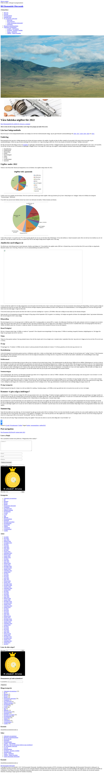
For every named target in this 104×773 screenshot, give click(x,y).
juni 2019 (6, 610)
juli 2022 (6, 559)
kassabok (25, 144)
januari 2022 (7, 564)
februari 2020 (7, 598)
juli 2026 (6, 537)
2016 (75, 133)
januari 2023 (7, 556)
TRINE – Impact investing (14, 33)
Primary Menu (4, 10)
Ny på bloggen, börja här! (10, 18)
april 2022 (6, 560)
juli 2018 (6, 626)
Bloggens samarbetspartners (11, 26)
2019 (84, 133)
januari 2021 (7, 582)
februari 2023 (7, 554)
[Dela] (52, 424)
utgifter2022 (42, 425)
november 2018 (8, 620)
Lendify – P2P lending (13, 29)
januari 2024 (7, 551)
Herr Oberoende (5, 124)
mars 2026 (6, 540)
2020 (88, 133)
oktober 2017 (7, 639)
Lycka (5, 514)
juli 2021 (6, 573)
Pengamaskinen (8, 15)
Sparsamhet (7, 524)
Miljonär (6, 517)
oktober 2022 (7, 557)
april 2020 (6, 595)
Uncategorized (7, 529)
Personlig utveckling (9, 522)
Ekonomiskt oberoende (10, 505)
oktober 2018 (7, 622)
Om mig (6, 14)
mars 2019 (6, 614)
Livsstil (7, 425)
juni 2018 (6, 628)
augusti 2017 (7, 642)
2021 (93, 133)
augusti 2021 (7, 572)
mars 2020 (6, 597)
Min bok (6, 12)
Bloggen (6, 501)
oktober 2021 (7, 569)
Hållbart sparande (8, 510)
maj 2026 (6, 538)
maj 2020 (6, 594)
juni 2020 (6, 592)
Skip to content (4, 1)
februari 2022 (7, 563)
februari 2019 (7, 616)
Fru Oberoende (8, 508)
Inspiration (10, 24)
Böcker (6, 502)
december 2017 (8, 636)
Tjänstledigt (7, 527)
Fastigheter (7, 507)
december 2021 (8, 566)
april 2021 (6, 578)
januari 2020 (7, 600)
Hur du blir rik (11, 21)
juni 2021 (6, 575)
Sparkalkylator (7, 17)
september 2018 (8, 623)
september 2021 (8, 570)
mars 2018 (6, 632)
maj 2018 (6, 629)
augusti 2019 (7, 607)
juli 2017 (6, 644)
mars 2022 (6, 562)
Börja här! (9, 20)
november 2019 (8, 603)
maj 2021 (6, 576)
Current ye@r (5, 465)
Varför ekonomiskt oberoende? (15, 23)
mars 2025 (6, 548)
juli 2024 (6, 550)
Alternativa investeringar (10, 27)
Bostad (5, 504)
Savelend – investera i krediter (15, 30)
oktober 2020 (7, 586)
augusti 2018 (7, 625)
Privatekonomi (14, 425)
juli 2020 (6, 591)
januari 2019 (7, 617)
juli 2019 (6, 608)
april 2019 (6, 613)
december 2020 (8, 584)
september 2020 (8, 588)
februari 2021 (7, 581)
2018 (81, 133)
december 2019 (8, 601)
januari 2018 (7, 635)
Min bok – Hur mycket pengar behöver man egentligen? (18, 745)
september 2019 (8, 606)
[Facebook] (52, 420)
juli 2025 (6, 544)
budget (28, 425)
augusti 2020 (7, 589)
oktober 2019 (7, 604)
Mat (5, 516)
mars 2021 (6, 579)
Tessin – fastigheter (12, 32)
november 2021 (8, 567)
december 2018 (8, 619)
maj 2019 (6, 611)
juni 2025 (6, 545)
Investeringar (7, 511)
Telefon (6, 526)
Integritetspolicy (8, 742)
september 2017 (8, 641)
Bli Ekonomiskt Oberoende (12, 6)
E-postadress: (4, 681)
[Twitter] (52, 422)
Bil (4, 500)
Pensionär (6, 520)
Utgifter (20, 425)
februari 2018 (7, 633)
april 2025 (6, 547)
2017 (78, 133)
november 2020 (8, 585)
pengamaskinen (35, 425)
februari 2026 (7, 541)
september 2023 (8, 553)
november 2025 (8, 542)
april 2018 (6, 630)
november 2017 (8, 638)
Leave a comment (25, 124)
